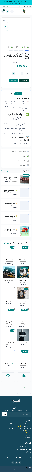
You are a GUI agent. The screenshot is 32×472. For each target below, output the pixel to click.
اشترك (4, 414)
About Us (13, 423)
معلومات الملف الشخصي (24, 423)
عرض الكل (6, 171)
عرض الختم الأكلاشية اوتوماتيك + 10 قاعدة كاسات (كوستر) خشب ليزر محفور (23, 280)
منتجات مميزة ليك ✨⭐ (24, 426)
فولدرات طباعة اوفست (9, 280)
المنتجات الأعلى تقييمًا (25, 435)
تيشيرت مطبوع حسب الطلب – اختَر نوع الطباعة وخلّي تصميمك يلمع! (23, 301)
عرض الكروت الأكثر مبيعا (9, 259)
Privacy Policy (12, 428)
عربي (4, 6)
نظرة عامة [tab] (18, 93)
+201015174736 (26, 6)
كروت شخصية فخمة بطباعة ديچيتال (23, 259)
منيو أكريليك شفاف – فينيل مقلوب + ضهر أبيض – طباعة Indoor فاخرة (23, 322)
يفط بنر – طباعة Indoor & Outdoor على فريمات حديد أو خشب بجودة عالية (9, 322)
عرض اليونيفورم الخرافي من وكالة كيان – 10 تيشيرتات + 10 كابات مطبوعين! (23, 343)
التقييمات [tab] (9, 93)
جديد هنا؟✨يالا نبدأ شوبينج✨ (26, 431)
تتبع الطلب (28, 437)
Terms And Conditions (9, 426)
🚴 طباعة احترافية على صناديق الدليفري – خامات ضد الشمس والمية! (9, 343)
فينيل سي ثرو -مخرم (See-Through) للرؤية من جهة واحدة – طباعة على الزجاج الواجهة (9, 301)
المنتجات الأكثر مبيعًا (25, 428)
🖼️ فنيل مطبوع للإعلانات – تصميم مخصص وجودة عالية (9, 363)
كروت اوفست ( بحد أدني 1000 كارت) (23, 363)
